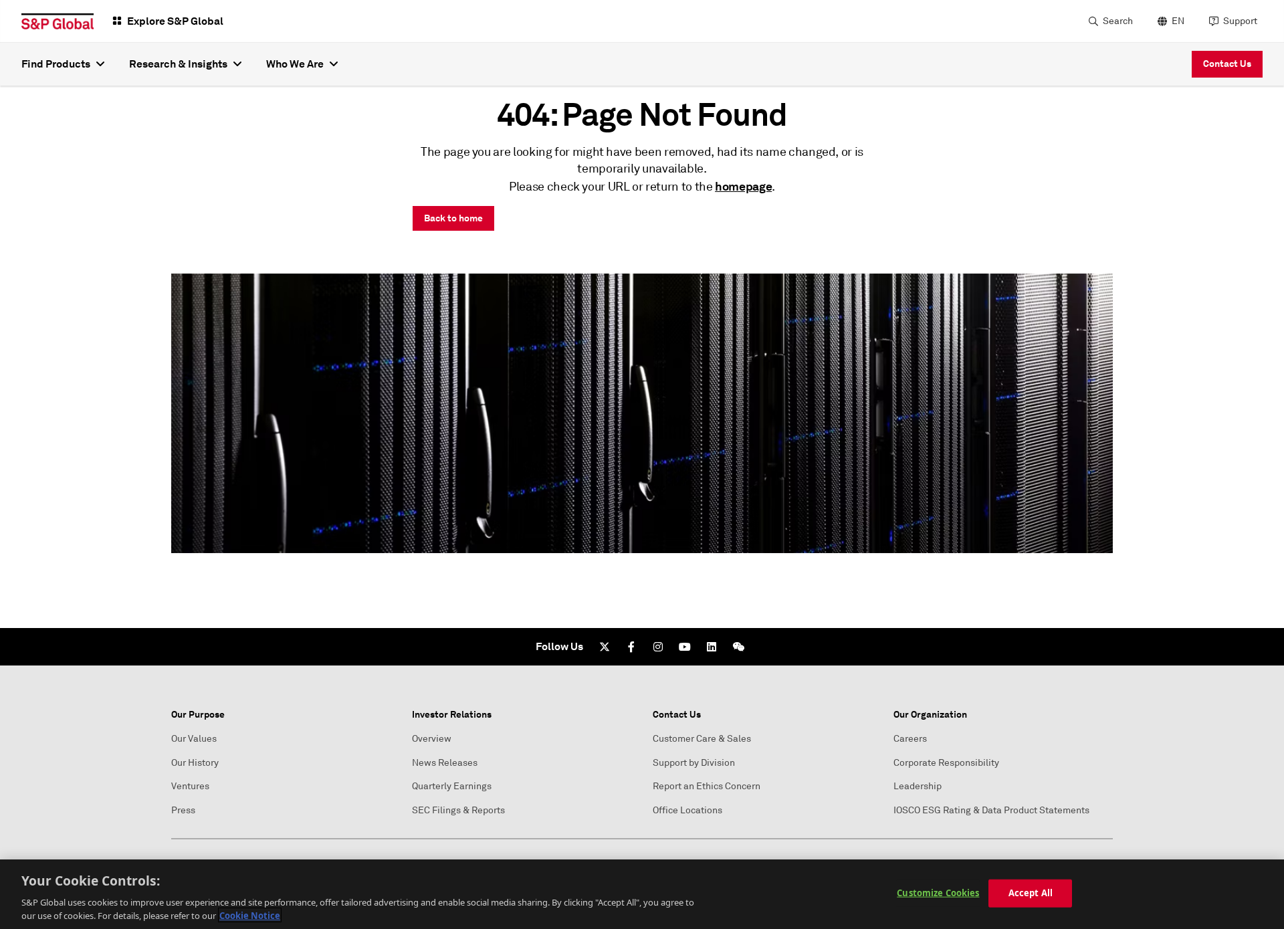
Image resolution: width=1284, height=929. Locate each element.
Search (1118, 21)
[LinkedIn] (711, 646)
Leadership (917, 786)
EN (1178, 21)
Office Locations (687, 810)
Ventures (190, 786)
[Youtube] (685, 646)
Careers (910, 738)
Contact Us (1227, 64)
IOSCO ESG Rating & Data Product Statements (991, 810)
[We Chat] (738, 646)
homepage (743, 186)
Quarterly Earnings (452, 786)
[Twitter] (604, 646)
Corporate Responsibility (946, 762)
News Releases (444, 762)
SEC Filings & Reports (458, 810)
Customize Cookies (938, 893)
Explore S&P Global (175, 21)
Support (1240, 21)
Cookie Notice (249, 915)
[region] (642, 894)
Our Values (194, 738)
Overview (431, 738)
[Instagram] (658, 646)
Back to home (453, 218)
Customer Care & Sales (702, 738)
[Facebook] (631, 646)
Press (183, 810)
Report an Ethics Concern (706, 786)
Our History (195, 762)
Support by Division (694, 762)
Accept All (1030, 893)
